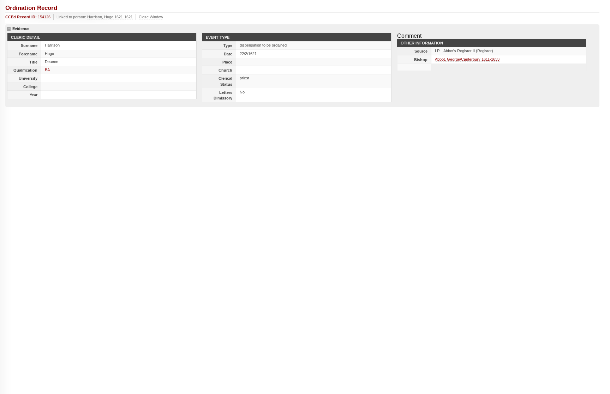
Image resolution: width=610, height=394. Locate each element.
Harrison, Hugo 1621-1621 (110, 17)
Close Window (151, 17)
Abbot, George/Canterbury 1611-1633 (467, 59)
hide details (9, 29)
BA (47, 70)
